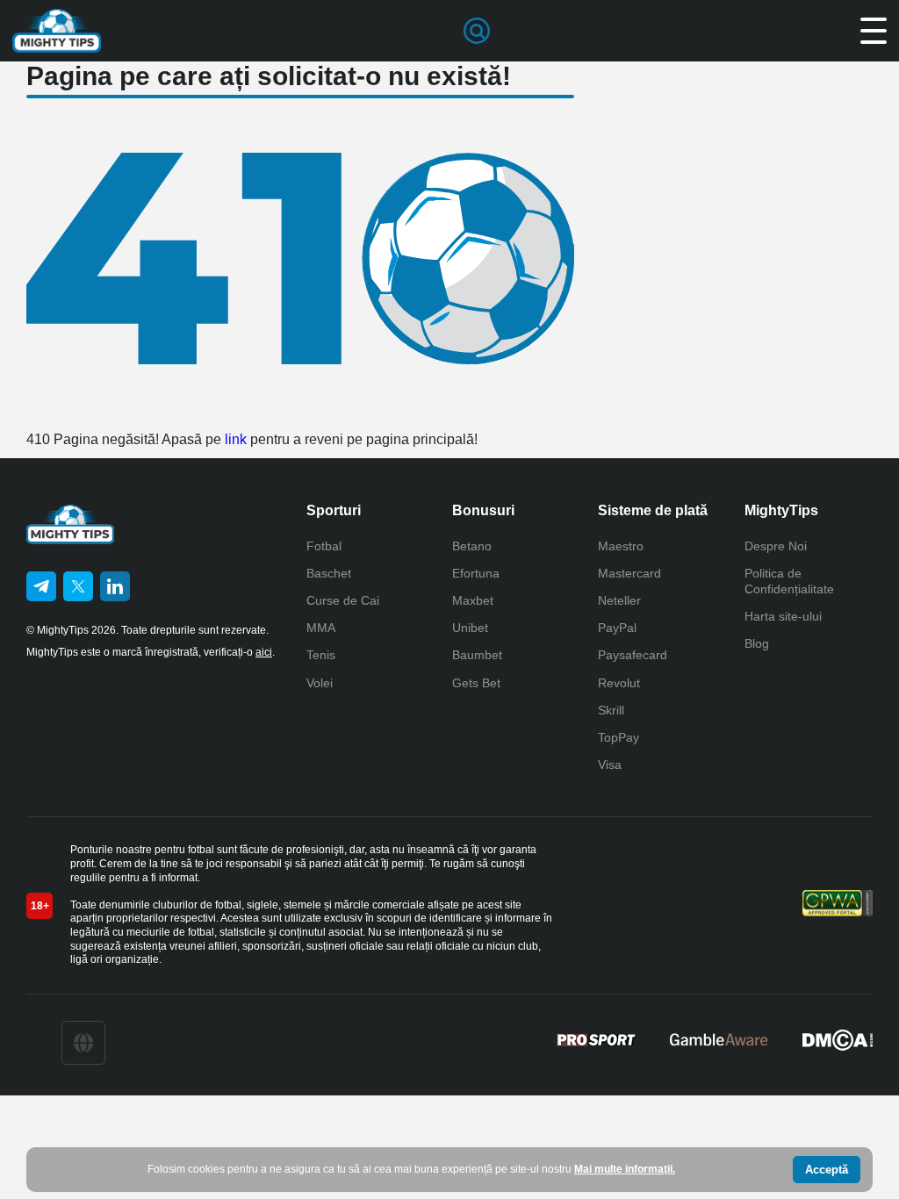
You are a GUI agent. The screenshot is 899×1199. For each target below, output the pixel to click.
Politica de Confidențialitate (789, 581)
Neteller (619, 600)
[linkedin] (115, 586)
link (236, 439)
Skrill (611, 710)
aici (263, 652)
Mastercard (629, 573)
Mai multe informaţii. (624, 1169)
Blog (756, 643)
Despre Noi (775, 546)
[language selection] (83, 1043)
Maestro (621, 546)
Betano (472, 546)
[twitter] (78, 586)
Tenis (320, 655)
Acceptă (826, 1169)
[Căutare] (477, 31)
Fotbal (324, 546)
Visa (610, 764)
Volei (319, 683)
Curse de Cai (342, 600)
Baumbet (477, 655)
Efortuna (476, 573)
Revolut (619, 683)
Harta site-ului (783, 616)
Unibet (470, 628)
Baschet (328, 573)
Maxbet (472, 600)
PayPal (617, 628)
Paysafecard (632, 655)
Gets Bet (476, 683)
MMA (320, 628)
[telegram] (41, 586)
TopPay (618, 737)
